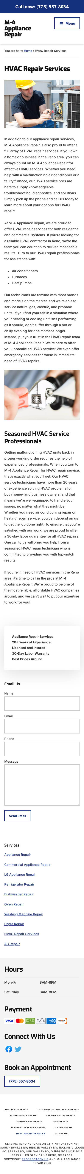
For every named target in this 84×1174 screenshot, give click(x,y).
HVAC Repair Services (21, 934)
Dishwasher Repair (19, 894)
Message (11, 761)
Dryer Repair (14, 924)
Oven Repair (14, 904)
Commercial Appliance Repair (27, 865)
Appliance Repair (17, 855)
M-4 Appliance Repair (17, 28)
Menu (70, 23)
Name (8, 693)
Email (8, 716)
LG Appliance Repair (20, 874)
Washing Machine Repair (23, 914)
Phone (9, 739)
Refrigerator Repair (19, 884)
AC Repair (12, 944)
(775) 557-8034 (52, 6)
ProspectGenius (35, 1159)
